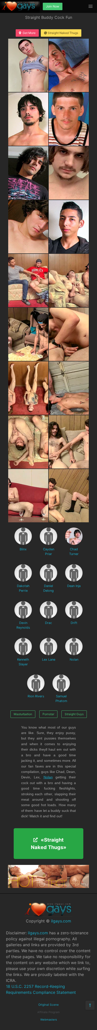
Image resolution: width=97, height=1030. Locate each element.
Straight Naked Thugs (63, 33)
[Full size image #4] (28, 173)
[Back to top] (90, 1005)
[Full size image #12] (28, 388)
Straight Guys (74, 714)
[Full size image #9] (69, 280)
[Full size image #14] (28, 442)
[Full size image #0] (28, 65)
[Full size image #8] (28, 280)
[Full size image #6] (28, 226)
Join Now (52, 6)
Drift (74, 623)
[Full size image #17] (69, 495)
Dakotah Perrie (23, 588)
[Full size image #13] (69, 388)
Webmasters (48, 1019)
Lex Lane (48, 659)
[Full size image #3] (69, 119)
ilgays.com (61, 920)
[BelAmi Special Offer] (48, 886)
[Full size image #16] (28, 495)
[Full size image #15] (69, 442)
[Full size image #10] (28, 334)
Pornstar (48, 714)
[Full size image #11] (69, 334)
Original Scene (48, 1004)
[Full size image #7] (69, 226)
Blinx (23, 549)
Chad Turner (74, 551)
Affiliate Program (48, 1012)
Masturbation (23, 714)
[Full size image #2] (28, 119)
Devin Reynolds (23, 625)
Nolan (74, 659)
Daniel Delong (48, 588)
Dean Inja (74, 586)
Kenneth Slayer (23, 662)
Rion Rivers (36, 696)
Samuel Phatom (61, 698)
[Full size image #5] (69, 173)
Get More (29, 33)
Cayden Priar (48, 551)
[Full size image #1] (69, 65)
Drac (48, 623)
